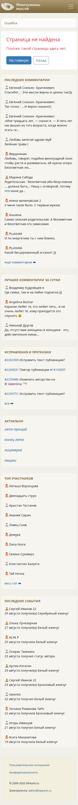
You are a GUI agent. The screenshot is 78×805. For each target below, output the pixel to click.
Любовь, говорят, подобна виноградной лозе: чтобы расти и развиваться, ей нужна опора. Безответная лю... (39, 163)
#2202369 (12, 360)
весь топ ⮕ (13, 583)
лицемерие (13, 450)
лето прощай (16, 429)
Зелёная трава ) (16, 144)
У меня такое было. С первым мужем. (33, 205)
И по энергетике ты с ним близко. (30, 238)
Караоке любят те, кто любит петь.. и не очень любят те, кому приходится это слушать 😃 (35, 311)
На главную (19, 60)
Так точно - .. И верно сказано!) (28, 106)
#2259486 (12, 379)
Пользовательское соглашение (29, 765)
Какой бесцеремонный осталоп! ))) (30, 252)
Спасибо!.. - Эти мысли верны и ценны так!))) (38, 92)
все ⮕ (9, 403)
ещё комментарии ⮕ (20, 262)
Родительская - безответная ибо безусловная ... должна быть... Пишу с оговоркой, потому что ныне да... (38, 186)
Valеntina (15, 384)
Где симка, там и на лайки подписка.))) (33, 292)
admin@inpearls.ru (39, 790)
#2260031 (12, 370)
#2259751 (12, 394)
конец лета (14, 439)
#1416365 (57, 370)
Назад (41, 60)
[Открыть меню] (71, 6)
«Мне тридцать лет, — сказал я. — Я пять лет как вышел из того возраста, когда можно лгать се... (38, 125)
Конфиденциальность (23, 772)
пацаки (10, 460)
